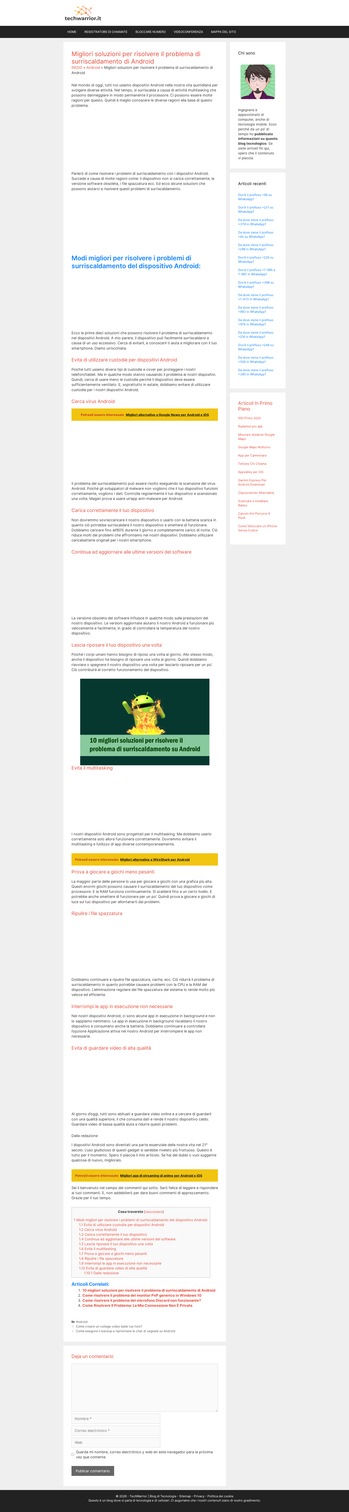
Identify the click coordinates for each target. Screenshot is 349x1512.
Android (93, 67)
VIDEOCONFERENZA (188, 32)
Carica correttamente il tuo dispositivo (113, 1234)
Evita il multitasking (97, 1249)
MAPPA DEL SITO (223, 32)
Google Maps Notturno (254, 447)
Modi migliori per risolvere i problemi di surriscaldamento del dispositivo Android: (141, 1220)
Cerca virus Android (98, 1229)
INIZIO (76, 67)
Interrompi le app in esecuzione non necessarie (120, 1263)
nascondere (154, 1212)
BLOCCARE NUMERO (151, 32)
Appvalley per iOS (251, 472)
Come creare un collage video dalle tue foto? (109, 1326)
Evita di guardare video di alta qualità (113, 1268)
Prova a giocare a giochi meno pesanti (113, 1253)
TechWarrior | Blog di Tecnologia (153, 1496)
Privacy (199, 1496)
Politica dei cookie (220, 1496)
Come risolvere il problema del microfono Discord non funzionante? (141, 1300)
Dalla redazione (101, 1273)
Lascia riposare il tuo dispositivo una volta (116, 1244)
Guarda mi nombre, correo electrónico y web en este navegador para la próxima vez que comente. (144, 1454)
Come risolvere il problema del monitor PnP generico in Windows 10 (141, 1295)
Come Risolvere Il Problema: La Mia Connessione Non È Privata (137, 1305)
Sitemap (185, 1496)
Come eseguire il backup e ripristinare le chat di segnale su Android (125, 1331)
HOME (71, 32)
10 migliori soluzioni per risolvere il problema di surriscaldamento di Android (148, 1290)
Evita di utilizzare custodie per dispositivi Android (121, 1225)
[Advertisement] (144, 142)
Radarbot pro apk (250, 426)
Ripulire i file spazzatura (101, 1258)
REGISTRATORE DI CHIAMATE (105, 32)
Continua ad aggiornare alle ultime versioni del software (127, 1239)
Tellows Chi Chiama (252, 464)
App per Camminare (252, 455)
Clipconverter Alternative (256, 493)
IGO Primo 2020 (249, 418)
